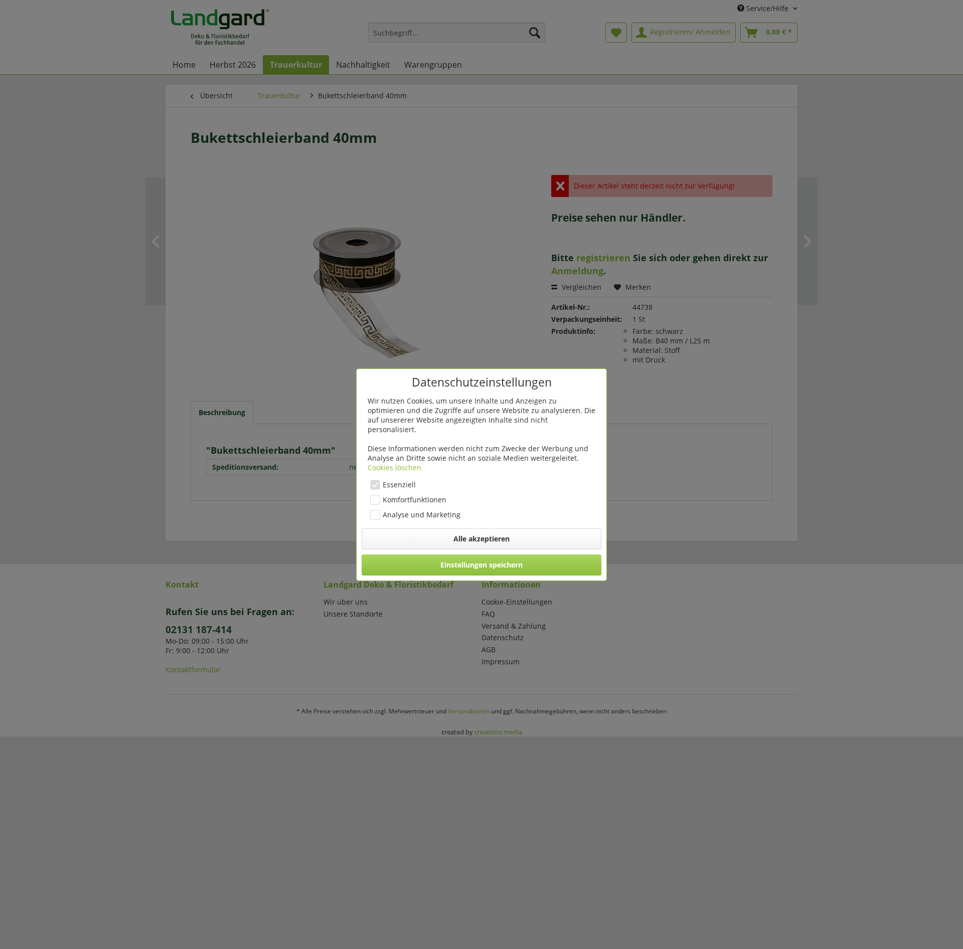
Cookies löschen (394, 467)
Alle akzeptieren (481, 538)
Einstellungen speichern (481, 565)
